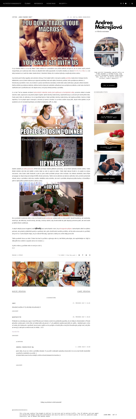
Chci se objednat (109, 85)
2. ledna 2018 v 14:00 (83, 347)
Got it (115, 414)
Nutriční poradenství (12, 3)
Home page (51, 3)
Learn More (107, 414)
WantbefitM (16, 317)
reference (38, 3)
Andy (14, 303)
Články (28, 3)
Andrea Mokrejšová (23, 347)
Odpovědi (20, 341)
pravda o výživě (17, 255)
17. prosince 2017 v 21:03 (81, 303)
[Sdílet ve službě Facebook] (82, 255)
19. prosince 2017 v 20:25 (81, 317)
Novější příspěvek (19, 291)
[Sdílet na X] (86, 255)
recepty (62, 3)
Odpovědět (15, 311)
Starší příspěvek (83, 291)
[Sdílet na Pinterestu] (79, 255)
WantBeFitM (15, 332)
